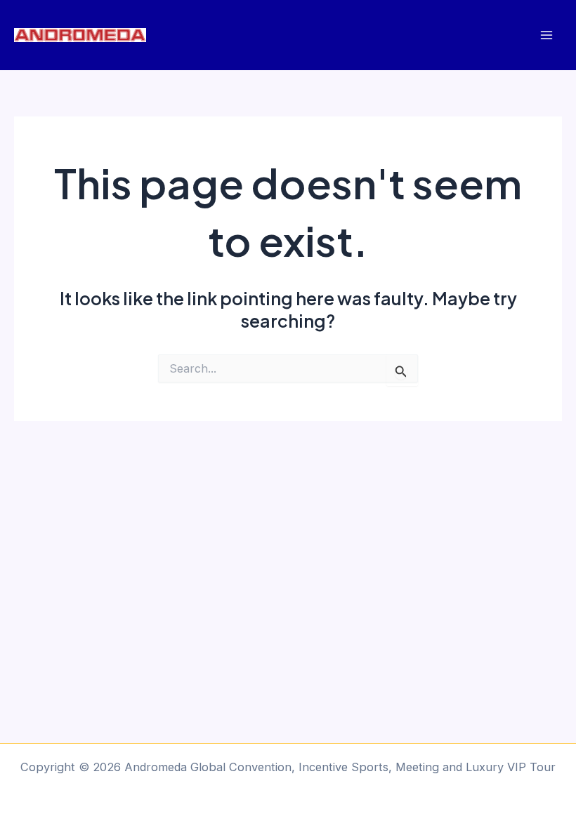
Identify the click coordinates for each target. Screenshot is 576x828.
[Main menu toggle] (546, 35)
